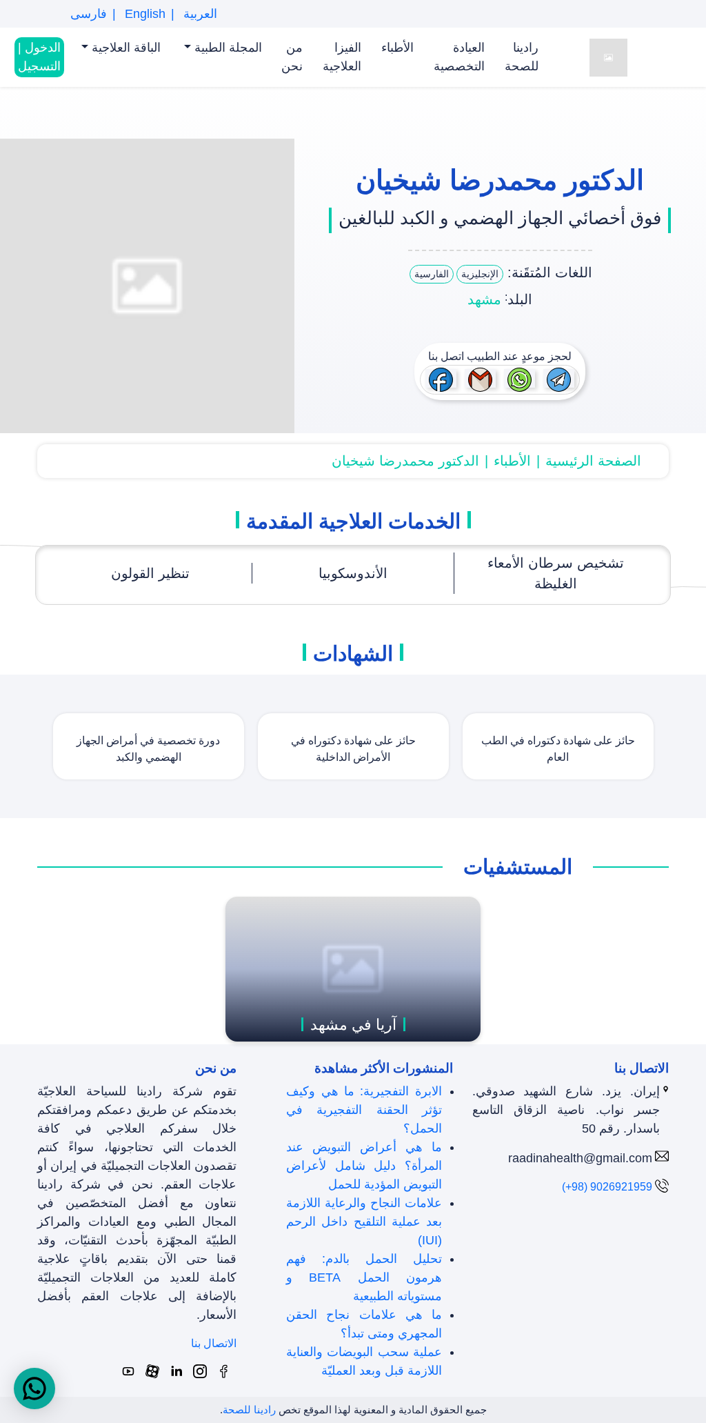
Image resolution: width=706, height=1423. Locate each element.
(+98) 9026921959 (607, 1187)
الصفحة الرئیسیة (593, 460)
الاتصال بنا (213, 1343)
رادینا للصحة (521, 57)
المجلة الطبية (226, 47)
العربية (198, 14)
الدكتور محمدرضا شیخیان (405, 460)
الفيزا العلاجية (342, 57)
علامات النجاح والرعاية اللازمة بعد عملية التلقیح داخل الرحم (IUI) (363, 1221)
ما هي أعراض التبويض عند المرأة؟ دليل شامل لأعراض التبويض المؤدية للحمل (363, 1165)
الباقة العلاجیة (124, 47)
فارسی (88, 14)
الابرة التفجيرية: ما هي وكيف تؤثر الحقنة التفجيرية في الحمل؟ (363, 1109)
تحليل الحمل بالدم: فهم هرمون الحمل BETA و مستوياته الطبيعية (363, 1277)
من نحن (292, 57)
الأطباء (397, 47)
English (143, 14)
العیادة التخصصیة (459, 57)
